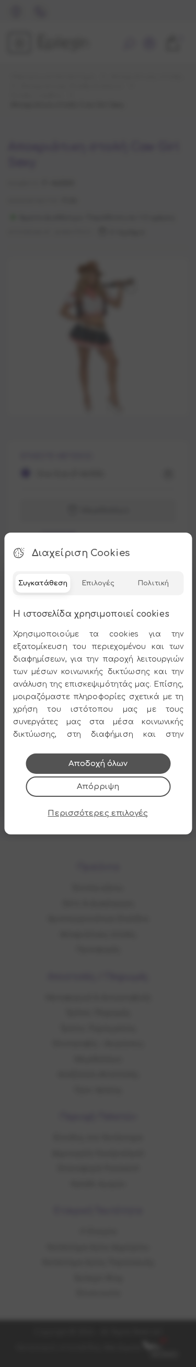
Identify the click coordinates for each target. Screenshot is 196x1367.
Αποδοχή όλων (98, 763)
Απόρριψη (98, 786)
